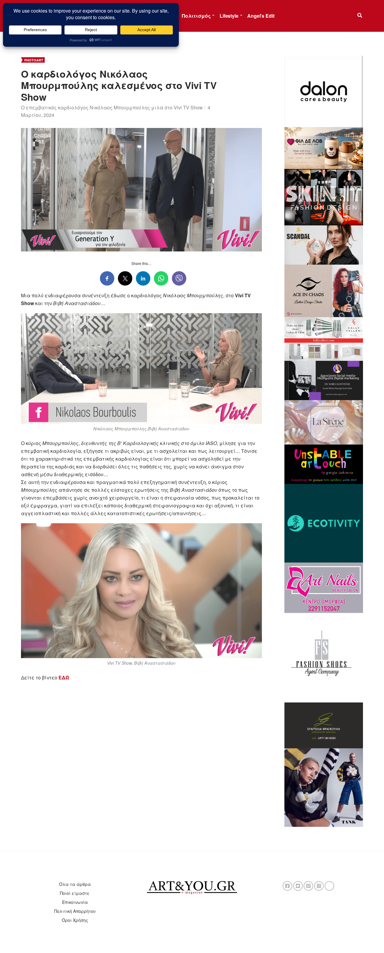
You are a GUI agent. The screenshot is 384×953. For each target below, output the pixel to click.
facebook (287, 886)
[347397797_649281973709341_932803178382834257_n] (323, 725)
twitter (298, 886)
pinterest (308, 886)
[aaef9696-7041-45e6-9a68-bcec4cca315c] (323, 422)
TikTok (329, 886)
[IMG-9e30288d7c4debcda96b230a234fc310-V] (323, 464)
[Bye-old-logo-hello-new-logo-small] (323, 523)
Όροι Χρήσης (75, 920)
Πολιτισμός (196, 15)
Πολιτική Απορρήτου (75, 911)
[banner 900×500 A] (323, 338)
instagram (319, 886)
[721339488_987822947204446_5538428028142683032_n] (323, 380)
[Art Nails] (323, 587)
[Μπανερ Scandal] (323, 244)
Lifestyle (229, 15)
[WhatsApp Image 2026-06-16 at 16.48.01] (323, 147)
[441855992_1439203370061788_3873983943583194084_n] (323, 197)
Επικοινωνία (75, 902)
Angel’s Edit (260, 15)
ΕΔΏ (63, 677)
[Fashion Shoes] (323, 657)
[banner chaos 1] (323, 290)
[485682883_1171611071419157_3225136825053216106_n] (323, 787)
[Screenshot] (323, 91)
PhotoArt (33, 60)
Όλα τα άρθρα (75, 884)
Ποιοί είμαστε (75, 893)
